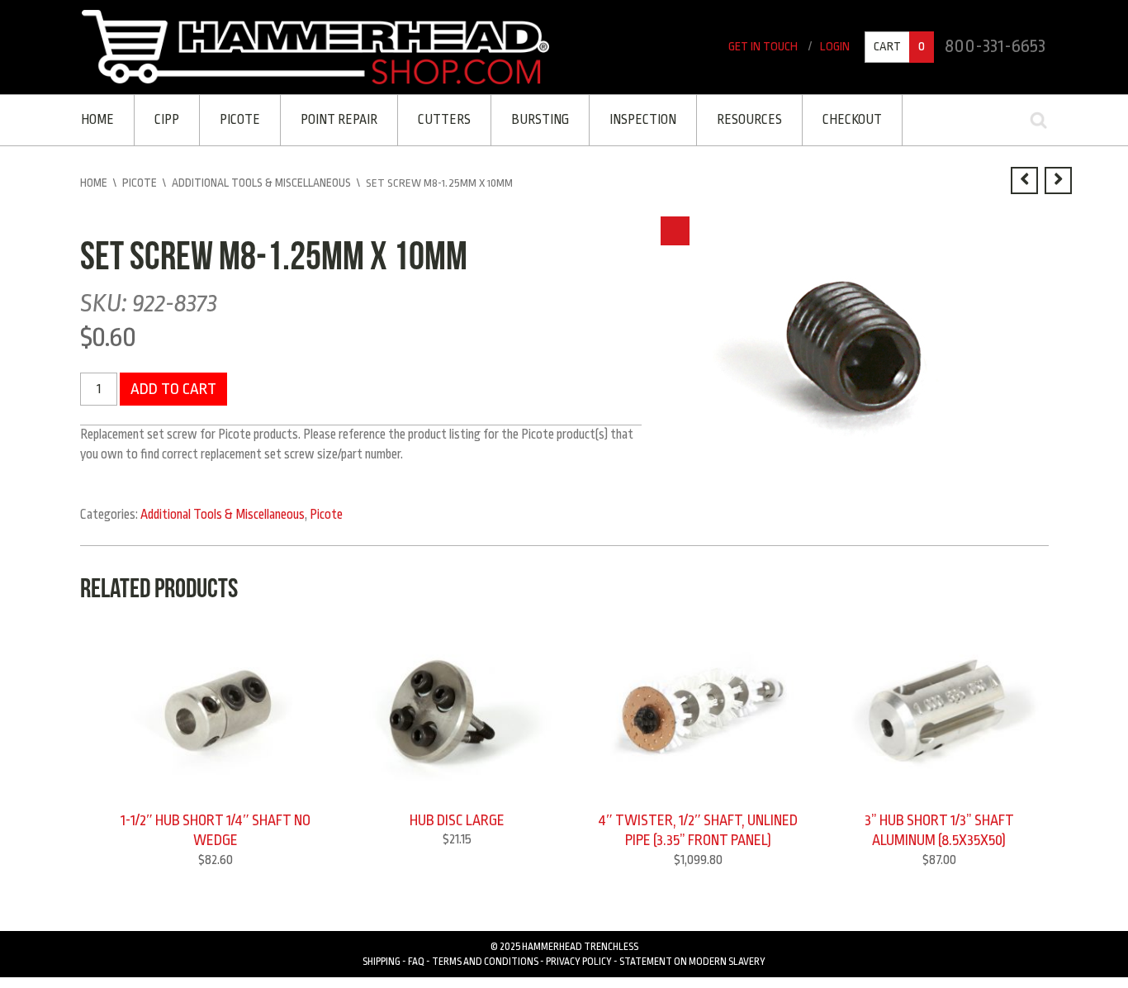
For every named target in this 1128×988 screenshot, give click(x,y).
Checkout (836, 119)
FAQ (416, 957)
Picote (236, 119)
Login (837, 47)
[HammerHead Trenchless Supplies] (315, 46)
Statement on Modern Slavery (692, 957)
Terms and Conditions (485, 957)
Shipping (381, 957)
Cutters (436, 119)
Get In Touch (768, 47)
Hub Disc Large (457, 817)
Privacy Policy (579, 957)
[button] (675, 228)
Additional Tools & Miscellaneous (261, 180)
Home (97, 119)
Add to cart (170, 385)
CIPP (165, 119)
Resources (735, 119)
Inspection (631, 119)
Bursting (530, 119)
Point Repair (333, 119)
